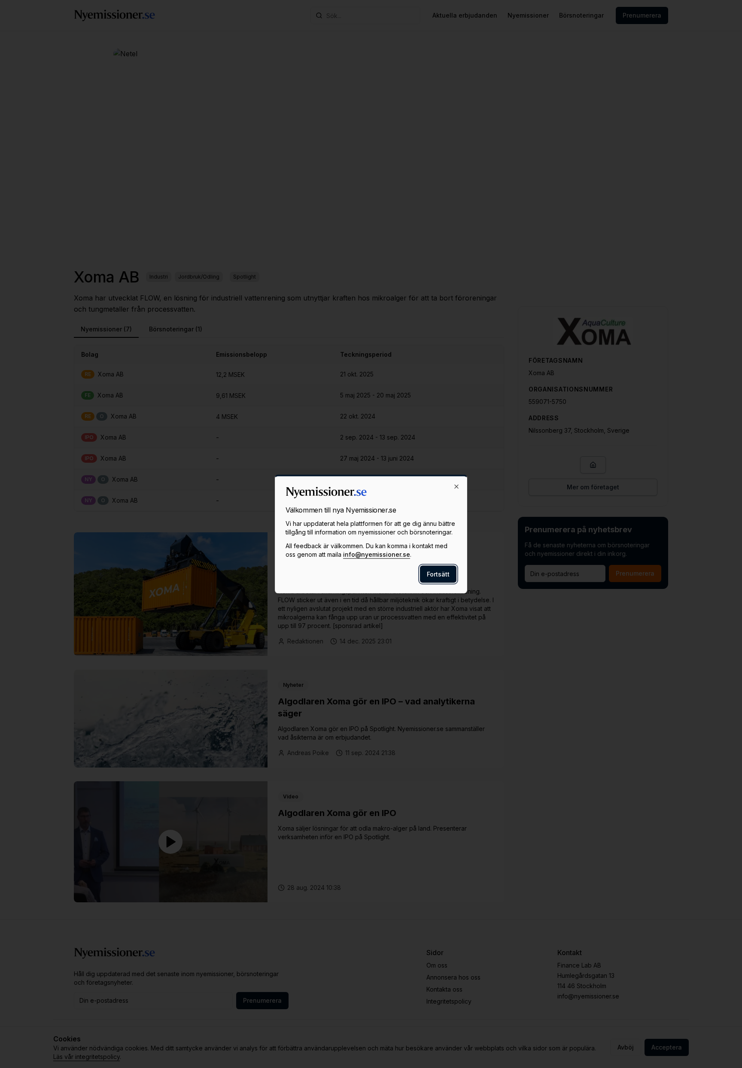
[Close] (456, 486)
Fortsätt (438, 574)
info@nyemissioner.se (376, 554)
